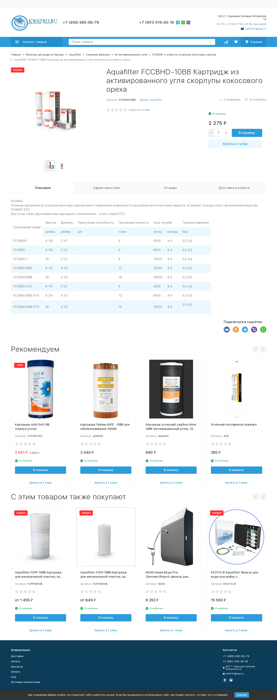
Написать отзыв (139, 109)
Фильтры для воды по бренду (45, 54)
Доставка (17, 656)
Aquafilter (75, 54)
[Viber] (254, 330)
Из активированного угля (131, 54)
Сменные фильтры (98, 54)
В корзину (247, 133)
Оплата (15, 661)
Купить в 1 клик (235, 144)
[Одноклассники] (236, 330)
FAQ (13, 677)
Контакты (17, 666)
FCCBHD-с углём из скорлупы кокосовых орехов (184, 54)
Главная (16, 54)
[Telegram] (245, 330)
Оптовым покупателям (25, 682)
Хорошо (241, 694)
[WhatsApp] (263, 330)
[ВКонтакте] (227, 330)
